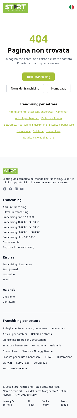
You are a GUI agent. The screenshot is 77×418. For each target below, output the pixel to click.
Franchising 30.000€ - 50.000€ (21, 227)
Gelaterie (38, 131)
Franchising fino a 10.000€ (18, 217)
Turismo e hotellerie (15, 368)
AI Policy (31, 402)
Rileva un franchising (15, 212)
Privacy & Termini (8, 402)
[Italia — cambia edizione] (71, 8)
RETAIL (49, 357)
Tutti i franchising (38, 77)
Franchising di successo (17, 264)
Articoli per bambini (27, 118)
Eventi (6, 279)
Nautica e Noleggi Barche (38, 137)
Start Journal (10, 269)
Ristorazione (64, 357)
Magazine (9, 274)
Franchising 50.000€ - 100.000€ (21, 232)
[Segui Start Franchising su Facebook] (10, 189)
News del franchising (25, 88)
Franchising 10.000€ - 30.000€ (21, 222)
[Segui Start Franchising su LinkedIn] (16, 189)
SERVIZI (7, 362)
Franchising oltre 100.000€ (19, 237)
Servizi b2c (40, 362)
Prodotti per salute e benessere (22, 357)
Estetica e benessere (61, 124)
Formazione (24, 131)
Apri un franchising (14, 207)
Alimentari (62, 111)
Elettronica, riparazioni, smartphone (25, 124)
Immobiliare (53, 131)
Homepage (58, 88)
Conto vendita (11, 242)
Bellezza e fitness (51, 118)
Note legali (64, 402)
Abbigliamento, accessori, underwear (31, 111)
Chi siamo (9, 296)
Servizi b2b (23, 362)
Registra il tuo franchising (18, 247)
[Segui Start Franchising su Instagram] (4, 189)
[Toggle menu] (34, 8)
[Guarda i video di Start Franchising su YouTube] (22, 189)
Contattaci (9, 301)
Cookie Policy (46, 402)
